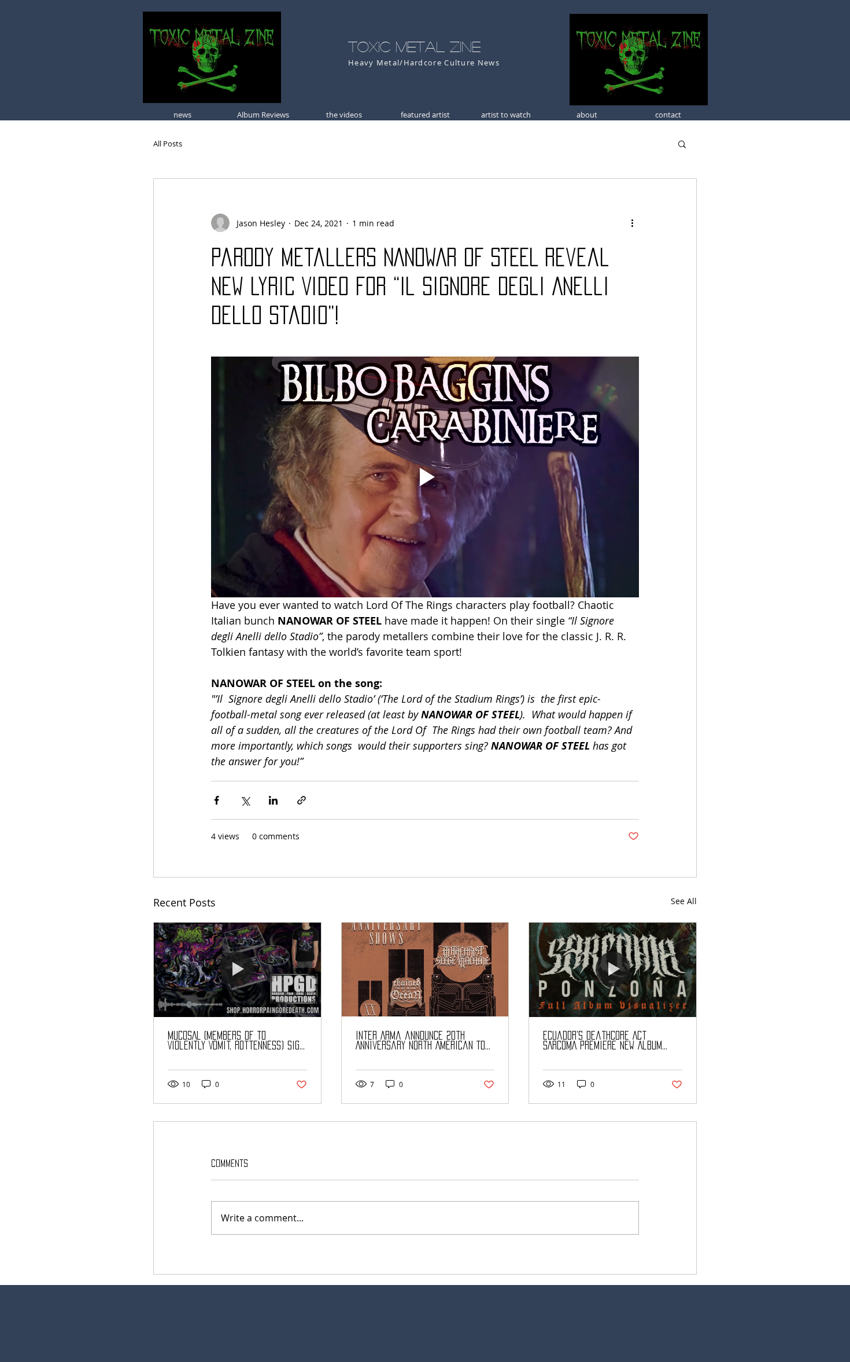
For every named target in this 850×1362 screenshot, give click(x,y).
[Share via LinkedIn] (273, 800)
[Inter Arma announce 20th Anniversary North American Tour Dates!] (425, 969)
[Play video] (425, 477)
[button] (682, 143)
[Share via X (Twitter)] (244, 800)
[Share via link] (301, 800)
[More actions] (632, 223)
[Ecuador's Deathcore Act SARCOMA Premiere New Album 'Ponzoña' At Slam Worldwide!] (612, 969)
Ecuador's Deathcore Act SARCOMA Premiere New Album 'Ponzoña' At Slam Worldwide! (603, 1041)
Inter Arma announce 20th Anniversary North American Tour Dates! (425, 1041)
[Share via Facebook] (216, 800)
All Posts (167, 143)
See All (684, 900)
